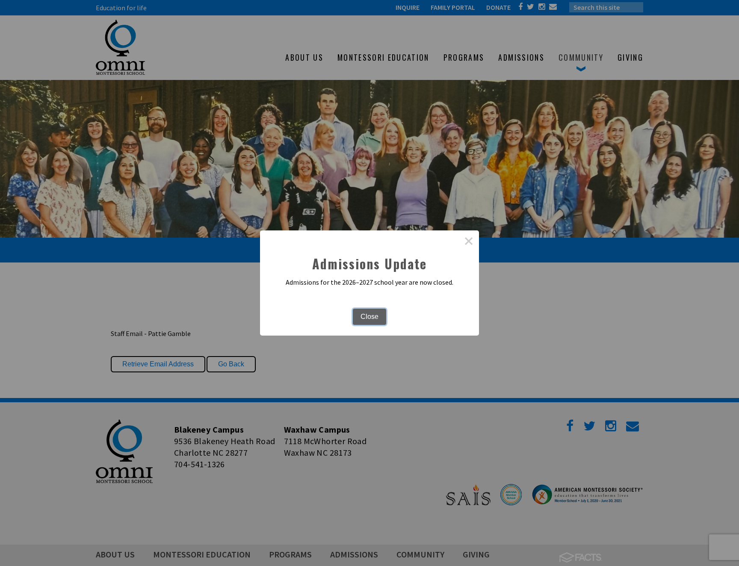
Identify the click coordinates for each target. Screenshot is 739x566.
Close (369, 316)
